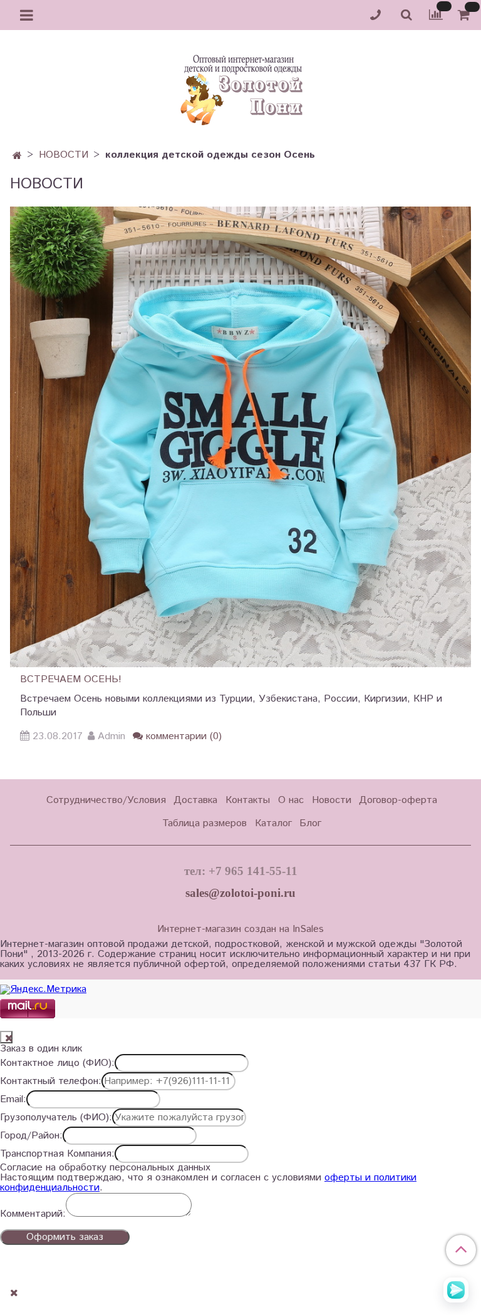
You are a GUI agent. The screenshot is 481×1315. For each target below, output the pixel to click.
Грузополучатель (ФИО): (56, 1118)
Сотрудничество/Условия (106, 800)
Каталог (273, 823)
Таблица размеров (204, 823)
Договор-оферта (398, 800)
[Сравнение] (436, 15)
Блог (310, 823)
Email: (13, 1100)
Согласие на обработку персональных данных (105, 1168)
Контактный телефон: (50, 1082)
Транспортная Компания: (57, 1154)
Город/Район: (31, 1136)
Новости (331, 800)
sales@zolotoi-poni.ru (240, 892)
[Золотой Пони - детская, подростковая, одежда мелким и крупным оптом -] (240, 86)
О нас (291, 800)
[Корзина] (465, 15)
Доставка (195, 800)
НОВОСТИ (63, 155)
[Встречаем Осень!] (240, 436)
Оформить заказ (64, 1237)
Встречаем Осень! (71, 679)
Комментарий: (33, 1214)
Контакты (247, 800)
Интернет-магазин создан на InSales (240, 929)
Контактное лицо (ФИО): (57, 1063)
